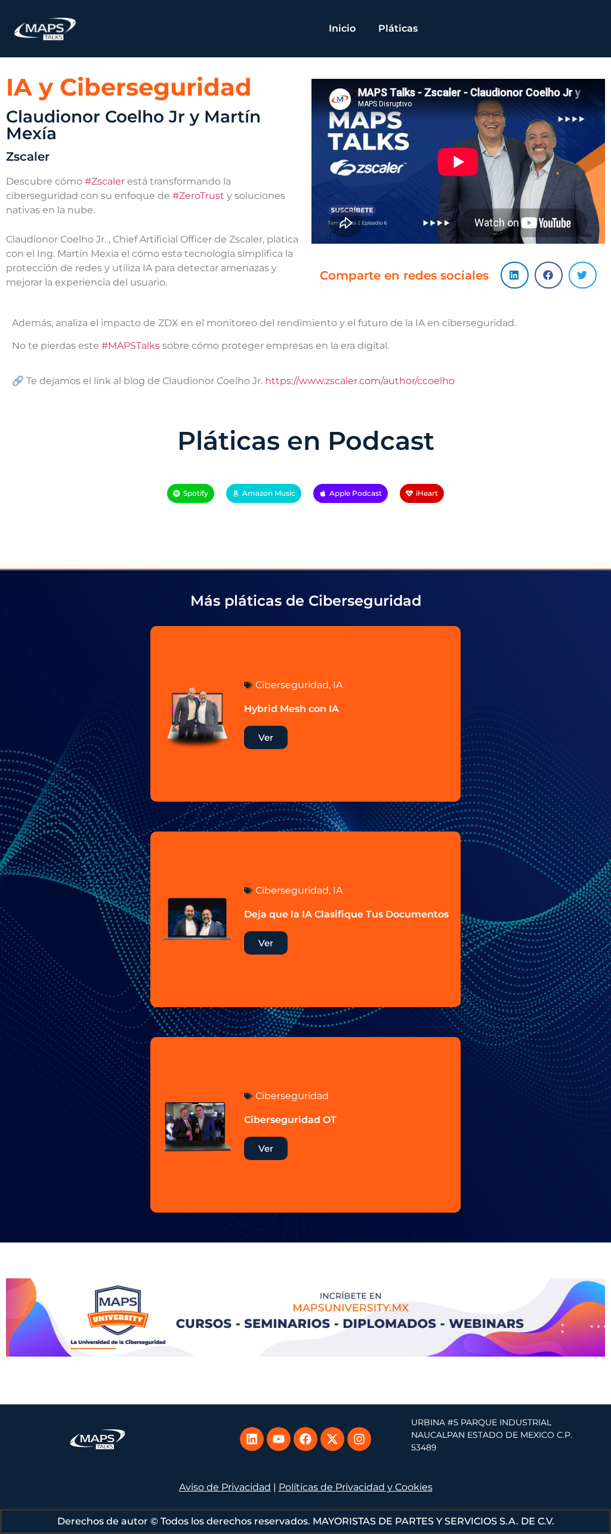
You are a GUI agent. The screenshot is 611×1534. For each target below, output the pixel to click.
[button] (515, 275)
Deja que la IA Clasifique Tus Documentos (346, 914)
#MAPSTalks (130, 345)
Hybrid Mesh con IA (291, 708)
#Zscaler (105, 181)
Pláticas (398, 28)
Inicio (342, 28)
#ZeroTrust (198, 195)
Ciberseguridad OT (290, 1119)
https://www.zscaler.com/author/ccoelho (360, 380)
